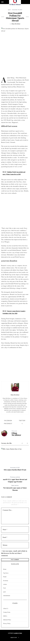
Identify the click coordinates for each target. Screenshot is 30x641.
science (5, 584)
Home (4, 569)
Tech (4, 588)
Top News (5, 573)
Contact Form (6, 612)
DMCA (5, 616)
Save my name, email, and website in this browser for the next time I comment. (14, 553)
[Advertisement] (15, 60)
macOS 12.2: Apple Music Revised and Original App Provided (15, 479)
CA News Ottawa (18, 633)
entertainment (6, 595)
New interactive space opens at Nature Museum (15, 488)
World (4, 577)
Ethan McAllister (16, 24)
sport (9, 9)
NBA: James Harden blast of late (15, 470)
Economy (5, 580)
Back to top (14, 637)
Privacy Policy (7, 623)
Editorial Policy (7, 620)
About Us (5, 608)
